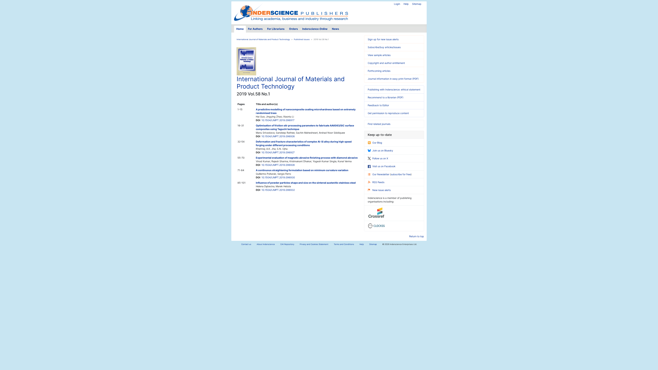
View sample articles (379, 55)
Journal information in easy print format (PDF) (393, 78)
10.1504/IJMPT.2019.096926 (278, 136)
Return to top (416, 236)
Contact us (246, 244)
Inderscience (314, 28)
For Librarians (276, 28)
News (335, 28)
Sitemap (416, 3)
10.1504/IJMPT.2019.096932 (278, 189)
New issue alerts (381, 190)
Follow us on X (380, 158)
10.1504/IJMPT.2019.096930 (278, 177)
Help (406, 3)
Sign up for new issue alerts (383, 39)
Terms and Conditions (344, 244)
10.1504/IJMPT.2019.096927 (278, 152)
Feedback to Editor (378, 105)
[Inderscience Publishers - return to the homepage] (291, 11)
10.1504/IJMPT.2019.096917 (277, 120)
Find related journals (379, 123)
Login (397, 3)
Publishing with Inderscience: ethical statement (394, 89)
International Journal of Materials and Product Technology (263, 39)
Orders (293, 28)
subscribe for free (401, 174)
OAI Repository (287, 244)
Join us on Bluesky (382, 150)
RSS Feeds (378, 182)
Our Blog (377, 142)
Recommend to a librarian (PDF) (385, 97)
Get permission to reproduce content (388, 113)
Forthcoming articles (379, 70)
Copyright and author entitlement (386, 62)
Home (240, 28)
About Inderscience (266, 244)
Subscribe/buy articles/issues (384, 47)
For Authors (255, 28)
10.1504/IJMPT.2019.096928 (278, 164)
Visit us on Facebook (383, 166)
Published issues (302, 39)
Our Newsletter (381, 174)
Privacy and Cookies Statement (314, 244)
